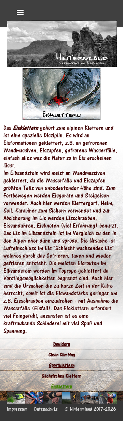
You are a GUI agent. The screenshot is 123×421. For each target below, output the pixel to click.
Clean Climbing (62, 354)
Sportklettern (61, 365)
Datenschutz (45, 409)
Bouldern (61, 344)
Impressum (17, 409)
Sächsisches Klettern (61, 375)
